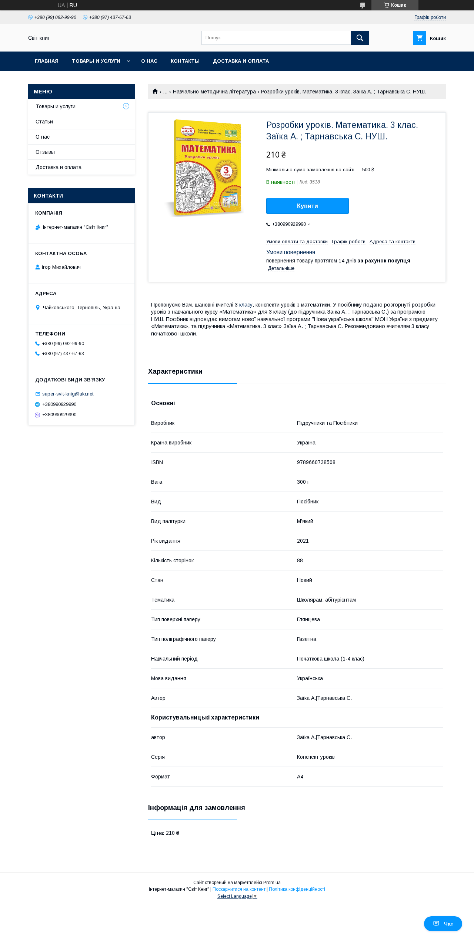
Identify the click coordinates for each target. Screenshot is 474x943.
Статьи (44, 122)
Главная (47, 61)
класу (246, 305)
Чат (448, 924)
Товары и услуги (96, 61)
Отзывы (45, 152)
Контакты (185, 61)
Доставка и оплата (241, 61)
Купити (307, 206)
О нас (149, 61)
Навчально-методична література (214, 92)
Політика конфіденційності (297, 889)
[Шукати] (360, 38)
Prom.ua (272, 882)
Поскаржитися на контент (239, 889)
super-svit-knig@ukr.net (67, 394)
